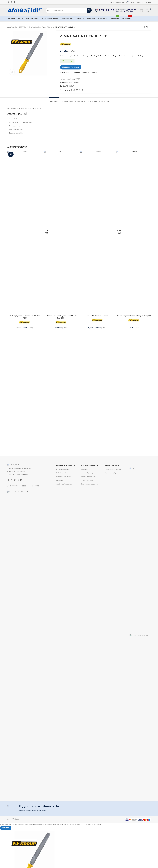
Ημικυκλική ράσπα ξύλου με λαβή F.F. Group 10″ (134, 316)
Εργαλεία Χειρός (34, 27)
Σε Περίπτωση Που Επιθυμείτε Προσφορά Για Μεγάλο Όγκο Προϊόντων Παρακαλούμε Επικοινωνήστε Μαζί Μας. (101, 56)
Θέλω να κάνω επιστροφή (89, 484)
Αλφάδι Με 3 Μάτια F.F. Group (97, 316)
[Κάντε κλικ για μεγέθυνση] (11, 72)
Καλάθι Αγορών (61, 473)
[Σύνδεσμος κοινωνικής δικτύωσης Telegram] (82, 89)
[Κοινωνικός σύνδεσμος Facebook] (8, 2)
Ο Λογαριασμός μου (63, 469)
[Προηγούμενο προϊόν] (144, 27)
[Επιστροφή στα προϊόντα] (147, 27)
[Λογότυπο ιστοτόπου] (24, 10)
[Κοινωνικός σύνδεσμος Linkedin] (79, 89)
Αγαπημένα (60, 480)
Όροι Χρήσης (85, 469)
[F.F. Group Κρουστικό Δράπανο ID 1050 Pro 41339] (24, 232)
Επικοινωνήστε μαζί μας (113, 469)
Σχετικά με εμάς (110, 473)
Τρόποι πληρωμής (87, 473)
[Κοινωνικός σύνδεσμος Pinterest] (77, 89)
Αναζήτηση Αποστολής (64, 484)
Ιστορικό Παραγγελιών (63, 476)
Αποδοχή (5, 828)
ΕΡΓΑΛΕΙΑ (22, 27)
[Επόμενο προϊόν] (149, 27)
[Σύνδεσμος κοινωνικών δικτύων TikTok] (14, 2)
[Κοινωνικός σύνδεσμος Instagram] (11, 2)
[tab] (54, 100)
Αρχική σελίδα (12, 27)
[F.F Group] (65, 45)
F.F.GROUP (70, 86)
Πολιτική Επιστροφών (88, 476)
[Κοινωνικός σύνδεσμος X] (74, 89)
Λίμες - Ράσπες (47, 27)
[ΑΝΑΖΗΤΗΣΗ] (89, 10)
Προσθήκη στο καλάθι (70, 67)
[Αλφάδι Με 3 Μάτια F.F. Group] (97, 232)
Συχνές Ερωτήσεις (87, 480)
